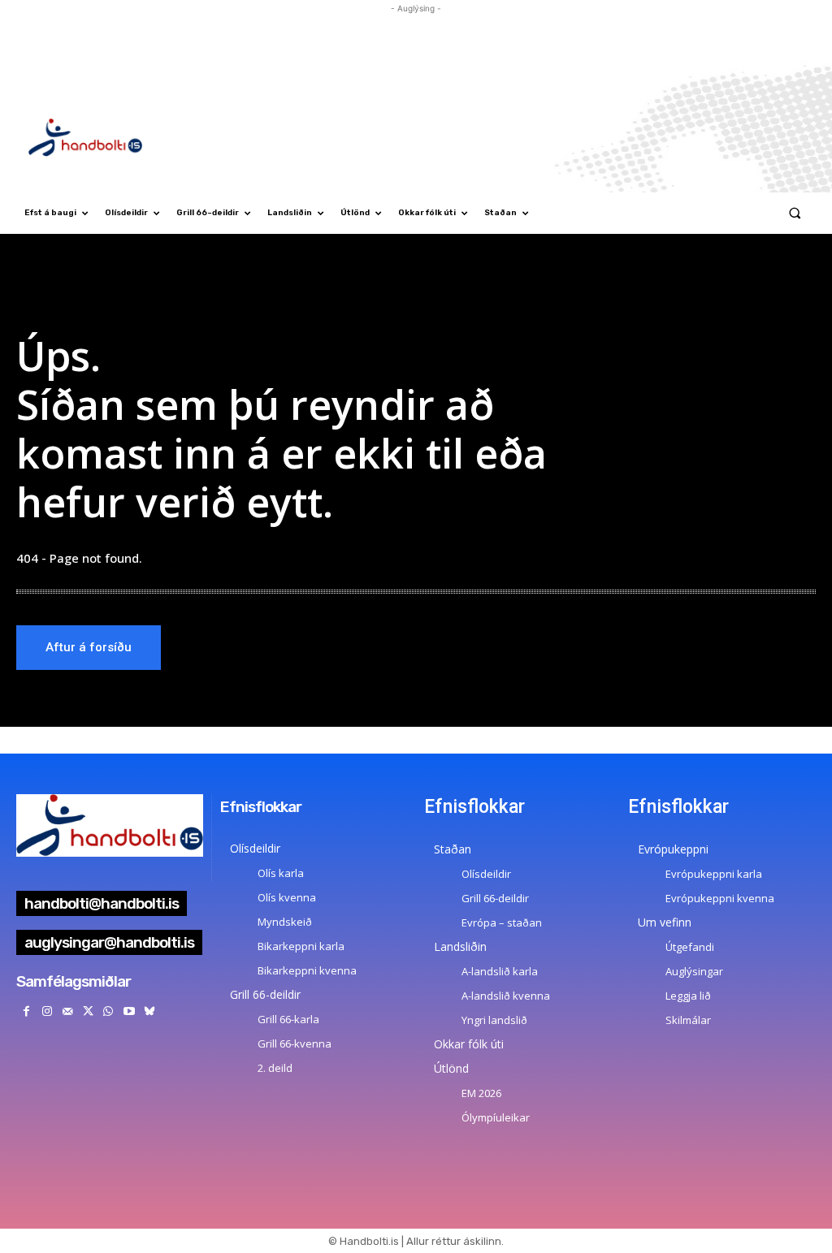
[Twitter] (88, 1011)
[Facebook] (26, 1011)
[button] (795, 213)
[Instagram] (47, 1011)
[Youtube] (129, 1011)
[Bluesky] (149, 1011)
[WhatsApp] (108, 1011)
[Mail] (67, 1011)
